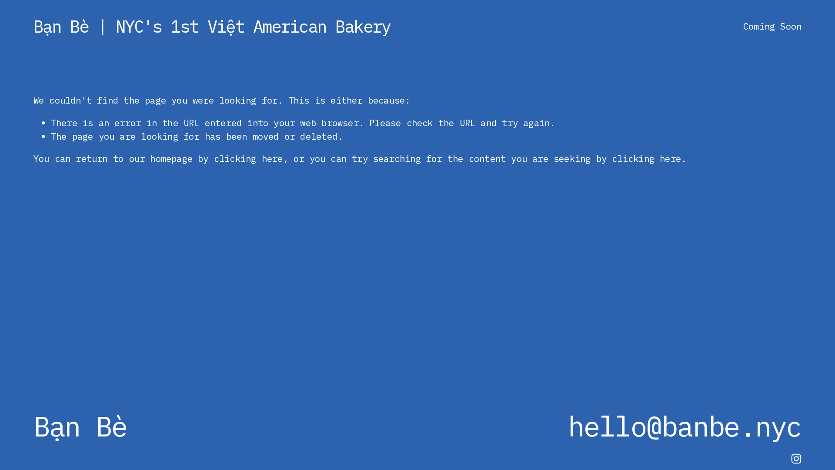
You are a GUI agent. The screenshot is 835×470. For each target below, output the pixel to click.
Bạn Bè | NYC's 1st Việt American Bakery (212, 26)
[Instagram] (796, 458)
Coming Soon (772, 26)
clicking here (248, 158)
